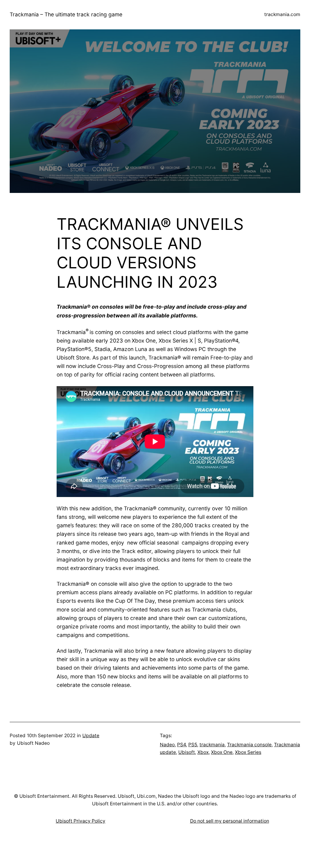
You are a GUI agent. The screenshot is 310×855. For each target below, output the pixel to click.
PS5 (192, 744)
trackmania (212, 744)
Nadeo (167, 744)
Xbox (203, 752)
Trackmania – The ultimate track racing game (66, 14)
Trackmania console (249, 744)
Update (90, 735)
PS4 (181, 744)
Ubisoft (186, 752)
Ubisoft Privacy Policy (80, 821)
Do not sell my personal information (229, 821)
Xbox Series (248, 752)
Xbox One (221, 752)
